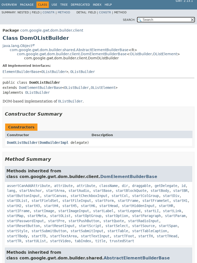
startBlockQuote (131, 191)
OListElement (165, 54)
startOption (116, 216)
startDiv (171, 196)
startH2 (14, 206)
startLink (172, 211)
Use (54, 4)
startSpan (168, 226)
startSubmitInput (87, 231)
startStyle (17, 231)
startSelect (116, 226)
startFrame (128, 201)
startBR (180, 191)
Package (27, 4)
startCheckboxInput (89, 196)
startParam (175, 216)
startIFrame (18, 211)
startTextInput (95, 236)
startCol (120, 196)
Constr (49, 12)
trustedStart (122, 241)
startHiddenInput (138, 206)
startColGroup (145, 196)
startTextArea (63, 236)
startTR (14, 241)
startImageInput (73, 211)
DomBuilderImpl (54, 142)
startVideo (60, 241)
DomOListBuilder (22, 142)
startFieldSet (45, 201)
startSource (143, 226)
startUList (35, 241)
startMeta (36, 216)
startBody (160, 191)
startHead (108, 206)
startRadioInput (143, 221)
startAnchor (30, 191)
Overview (9, 4)
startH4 (51, 206)
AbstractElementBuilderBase (137, 258)
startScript (90, 226)
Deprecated (80, 4)
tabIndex (83, 241)
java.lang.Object (17, 46)
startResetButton (23, 226)
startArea (55, 191)
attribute (63, 186)
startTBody (17, 236)
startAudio (78, 191)
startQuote (113, 221)
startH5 (69, 206)
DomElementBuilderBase (40, 88)
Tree (64, 4)
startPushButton (83, 221)
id (183, 186)
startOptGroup (88, 216)
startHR (166, 206)
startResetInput (59, 226)
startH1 (180, 201)
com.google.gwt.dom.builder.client (51, 30)
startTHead (167, 236)
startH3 (32, 206)
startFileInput (76, 201)
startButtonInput (23, 196)
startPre (56, 221)
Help (108, 4)
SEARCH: (129, 20)
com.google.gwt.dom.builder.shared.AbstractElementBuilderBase (69, 50)
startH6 (88, 206)
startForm (104, 201)
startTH (145, 236)
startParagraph (146, 216)
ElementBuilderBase (21, 72)
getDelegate (166, 186)
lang (11, 191)
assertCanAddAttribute (28, 186)
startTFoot (124, 236)
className (108, 186)
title (100, 241)
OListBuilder (141, 54)
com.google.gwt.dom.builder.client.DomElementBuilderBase (72, 54)
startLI (151, 211)
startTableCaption (149, 231)
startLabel (103, 211)
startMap (15, 216)
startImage (44, 211)
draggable (141, 186)
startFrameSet (155, 201)
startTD (39, 236)
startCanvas (55, 196)
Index (97, 4)
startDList (17, 201)
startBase (102, 191)
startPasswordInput (25, 221)
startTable (117, 231)
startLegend (129, 211)
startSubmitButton (49, 231)
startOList (60, 216)
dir (125, 186)
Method (64, 12)
